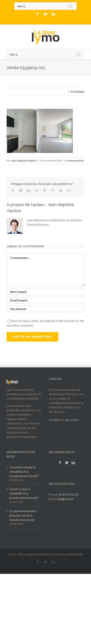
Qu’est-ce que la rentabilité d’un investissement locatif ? (24, 493)
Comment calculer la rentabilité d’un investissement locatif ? (24, 471)
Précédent (77, 91)
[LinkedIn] (73, 462)
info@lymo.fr (65, 499)
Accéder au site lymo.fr (64, 420)
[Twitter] (66, 462)
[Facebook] (60, 462)
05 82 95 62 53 (68, 494)
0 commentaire (75, 160)
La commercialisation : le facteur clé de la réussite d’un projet (23, 515)
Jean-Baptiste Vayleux (24, 160)
